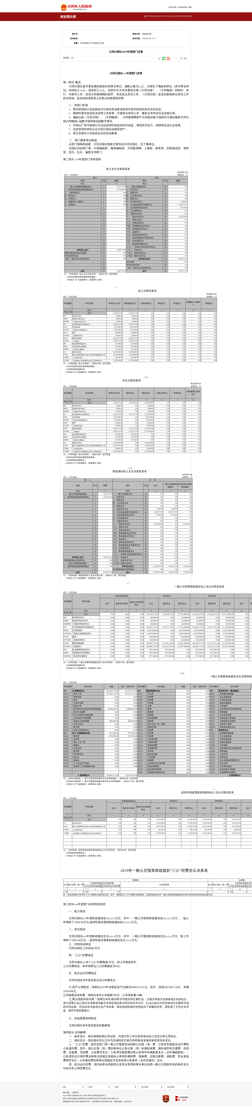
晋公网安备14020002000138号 (102, 1101)
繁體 (190, 7)
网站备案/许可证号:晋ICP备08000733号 (76, 1101)
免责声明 (75, 1092)
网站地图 (66, 1092)
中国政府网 (172, 7)
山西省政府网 (182, 7)
